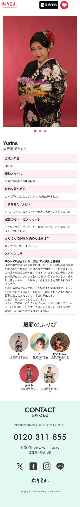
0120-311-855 (40, 437)
